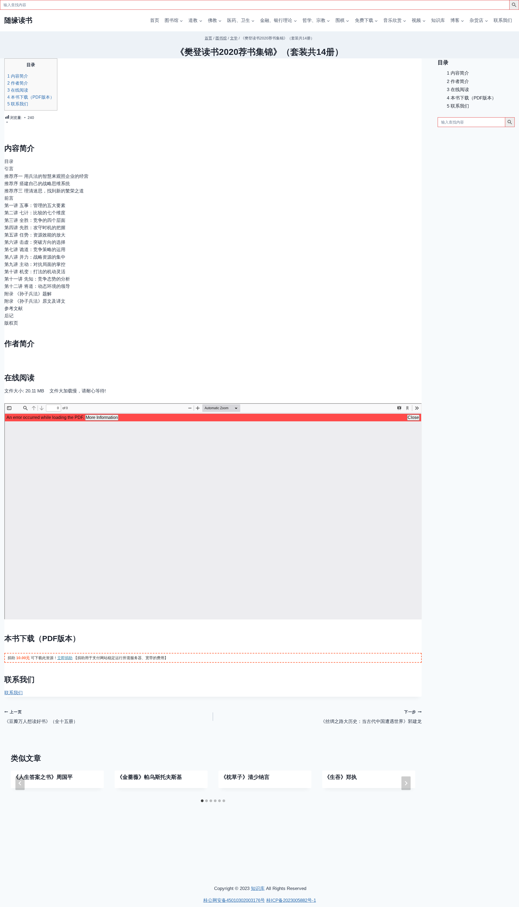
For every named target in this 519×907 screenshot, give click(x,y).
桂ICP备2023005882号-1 (291, 900)
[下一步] (406, 783)
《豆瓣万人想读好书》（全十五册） (41, 717)
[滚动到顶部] (486, 831)
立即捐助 (64, 658)
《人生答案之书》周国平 (43, 777)
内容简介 (17, 76)
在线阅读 (17, 90)
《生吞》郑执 (340, 777)
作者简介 (17, 83)
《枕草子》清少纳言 (245, 777)
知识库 (438, 20)
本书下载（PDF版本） (30, 97)
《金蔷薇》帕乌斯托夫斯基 (149, 777)
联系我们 (503, 20)
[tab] (202, 800)
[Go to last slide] (20, 783)
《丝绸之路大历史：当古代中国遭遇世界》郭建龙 (371, 717)
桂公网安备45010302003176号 (234, 900)
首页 (154, 20)
